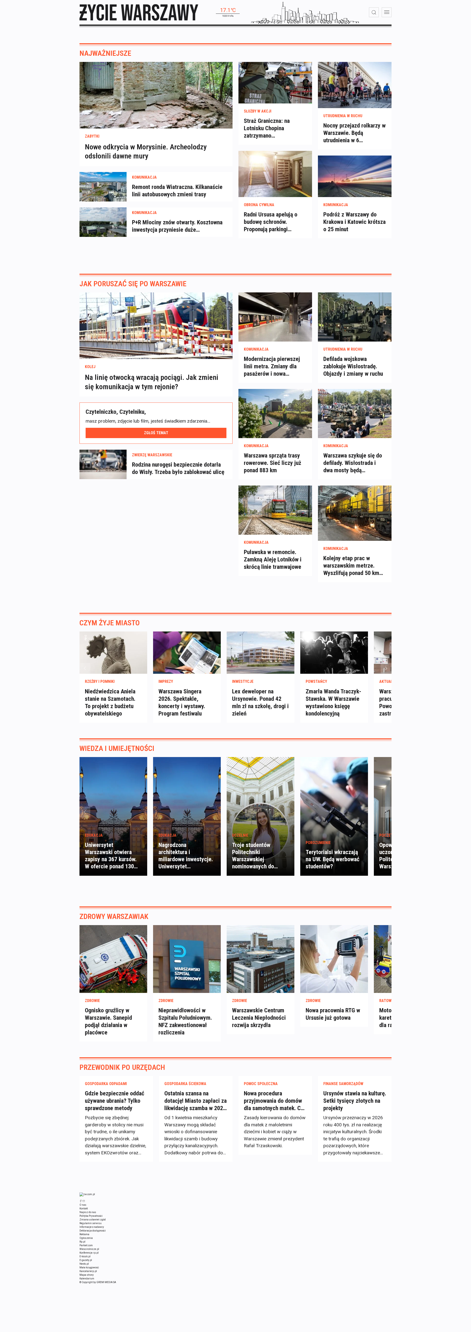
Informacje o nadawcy (91, 1227)
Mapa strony (86, 1275)
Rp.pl (82, 1241)
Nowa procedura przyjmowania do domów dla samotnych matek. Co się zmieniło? (274, 1101)
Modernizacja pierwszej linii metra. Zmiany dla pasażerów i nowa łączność (272, 366)
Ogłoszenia (86, 1238)
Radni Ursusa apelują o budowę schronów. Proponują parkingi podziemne (270, 222)
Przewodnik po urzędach (122, 1067)
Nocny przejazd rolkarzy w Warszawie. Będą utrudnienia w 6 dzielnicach (354, 133)
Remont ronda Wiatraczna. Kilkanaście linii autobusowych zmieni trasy (177, 191)
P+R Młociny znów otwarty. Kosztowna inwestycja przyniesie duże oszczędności (177, 226)
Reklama (84, 1234)
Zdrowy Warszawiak (113, 916)
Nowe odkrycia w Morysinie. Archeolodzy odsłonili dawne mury (146, 151)
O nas (82, 1204)
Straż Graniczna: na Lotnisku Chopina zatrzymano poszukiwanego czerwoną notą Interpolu (274, 128)
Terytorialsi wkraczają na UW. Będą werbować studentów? (332, 859)
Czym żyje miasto (109, 622)
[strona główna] (138, 12)
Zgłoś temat (156, 432)
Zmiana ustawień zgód (92, 1219)
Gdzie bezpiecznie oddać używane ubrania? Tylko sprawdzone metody (114, 1101)
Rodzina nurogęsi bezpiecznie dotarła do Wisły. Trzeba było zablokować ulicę (178, 468)
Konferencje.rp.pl (89, 1252)
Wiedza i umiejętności (116, 748)
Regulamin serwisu (90, 1223)
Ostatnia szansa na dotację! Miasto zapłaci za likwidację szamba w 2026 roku (195, 1101)
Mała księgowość (89, 1267)
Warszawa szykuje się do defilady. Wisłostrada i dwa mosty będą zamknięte (352, 463)
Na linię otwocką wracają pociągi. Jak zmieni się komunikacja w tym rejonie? (151, 382)
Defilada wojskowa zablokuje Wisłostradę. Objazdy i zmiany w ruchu (353, 366)
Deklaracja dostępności (92, 1230)
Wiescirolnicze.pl (89, 1249)
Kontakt (83, 1208)
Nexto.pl (84, 1263)
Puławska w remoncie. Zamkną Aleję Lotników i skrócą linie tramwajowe (272, 559)
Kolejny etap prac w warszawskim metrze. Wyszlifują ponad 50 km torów (351, 566)
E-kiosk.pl (85, 1256)
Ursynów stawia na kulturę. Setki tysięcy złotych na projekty (354, 1101)
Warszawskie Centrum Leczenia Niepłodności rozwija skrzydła (259, 1018)
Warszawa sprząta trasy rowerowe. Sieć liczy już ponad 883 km (272, 463)
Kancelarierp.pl (88, 1271)
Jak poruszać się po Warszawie (132, 283)
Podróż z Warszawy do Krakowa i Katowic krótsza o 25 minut (354, 222)
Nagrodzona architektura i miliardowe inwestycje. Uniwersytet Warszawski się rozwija (185, 859)
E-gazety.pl (85, 1260)
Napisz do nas (87, 1212)
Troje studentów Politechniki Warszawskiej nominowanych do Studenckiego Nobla (255, 859)
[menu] (387, 12)
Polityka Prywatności (91, 1216)
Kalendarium (86, 1278)
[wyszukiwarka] (374, 12)
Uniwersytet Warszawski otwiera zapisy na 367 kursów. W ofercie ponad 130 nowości (111, 859)
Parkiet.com (86, 1245)
